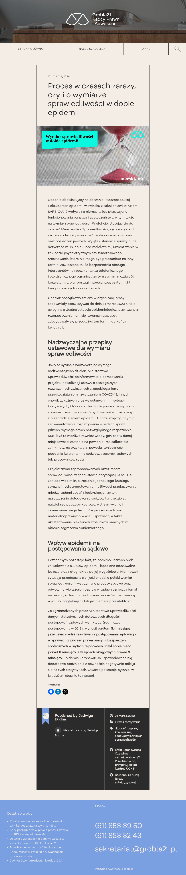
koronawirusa (97, 315)
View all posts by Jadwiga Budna (76, 733)
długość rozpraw (126, 728)
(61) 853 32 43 (118, 835)
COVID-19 (109, 394)
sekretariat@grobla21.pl (136, 849)
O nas (146, 49)
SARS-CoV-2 (57, 211)
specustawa (123, 736)
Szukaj (177, 49)
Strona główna (30, 49)
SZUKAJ (100, 805)
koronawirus (123, 732)
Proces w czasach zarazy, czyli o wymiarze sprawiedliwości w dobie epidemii (92, 99)
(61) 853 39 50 (118, 826)
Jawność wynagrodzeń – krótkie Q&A (36, 861)
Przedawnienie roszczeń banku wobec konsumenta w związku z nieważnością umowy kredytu (36, 851)
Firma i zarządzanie (127, 722)
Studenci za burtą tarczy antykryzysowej (127, 778)
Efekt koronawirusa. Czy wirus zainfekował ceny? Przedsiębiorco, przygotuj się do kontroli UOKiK (128, 759)
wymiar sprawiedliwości (128, 738)
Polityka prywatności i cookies (114, 869)
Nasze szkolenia (92, 49)
